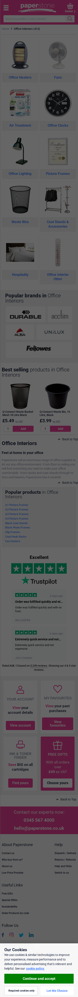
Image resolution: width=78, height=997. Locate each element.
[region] (39, 970)
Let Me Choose (57, 990)
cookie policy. (35, 968)
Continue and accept (39, 979)
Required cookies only (21, 990)
